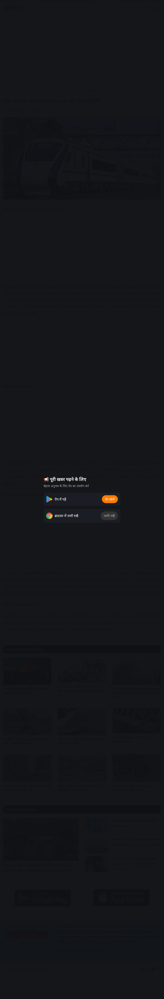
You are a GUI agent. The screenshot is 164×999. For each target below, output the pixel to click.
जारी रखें (109, 515)
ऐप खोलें (110, 499)
